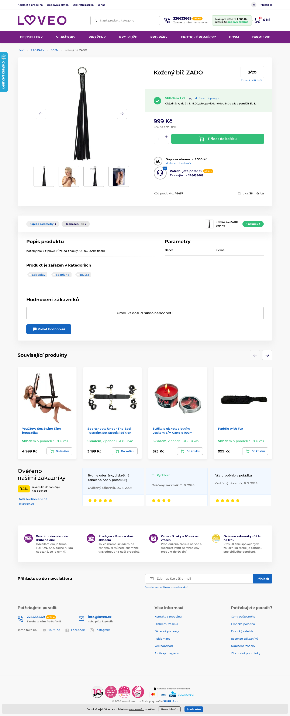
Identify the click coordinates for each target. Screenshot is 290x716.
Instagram (103, 630)
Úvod (21, 50)
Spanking (62, 274)
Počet (159, 139)
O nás (101, 4)
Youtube (54, 630)
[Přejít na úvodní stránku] (42, 20)
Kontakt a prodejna (30, 4)
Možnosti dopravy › (206, 98)
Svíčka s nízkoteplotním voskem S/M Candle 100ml (173, 430)
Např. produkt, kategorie (117, 20)
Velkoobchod (164, 646)
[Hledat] (95, 20)
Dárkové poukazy (167, 631)
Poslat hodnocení (51, 329)
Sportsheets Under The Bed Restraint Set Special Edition (109, 430)
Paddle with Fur (230, 429)
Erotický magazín (167, 653)
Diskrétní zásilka (83, 4)
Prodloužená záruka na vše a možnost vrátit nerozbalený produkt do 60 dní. (181, 547)
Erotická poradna (243, 624)
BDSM (54, 50)
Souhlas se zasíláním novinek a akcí (166, 587)
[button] (122, 114)
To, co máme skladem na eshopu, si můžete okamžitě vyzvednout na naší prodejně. (119, 547)
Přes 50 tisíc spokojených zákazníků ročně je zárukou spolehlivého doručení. (243, 547)
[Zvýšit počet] (166, 136)
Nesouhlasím (169, 709)
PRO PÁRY (37, 50)
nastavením (136, 709)
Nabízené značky (243, 646)
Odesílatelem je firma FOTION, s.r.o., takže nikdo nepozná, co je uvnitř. (54, 547)
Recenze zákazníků (244, 638)
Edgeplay (38, 274)
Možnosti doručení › (178, 163)
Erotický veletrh (242, 631)
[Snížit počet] (166, 141)
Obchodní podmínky (245, 653)
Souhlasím (194, 709)
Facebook (78, 630)
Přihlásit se (265, 4)
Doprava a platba (58, 4)
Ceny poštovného (243, 616)
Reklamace (162, 638)
